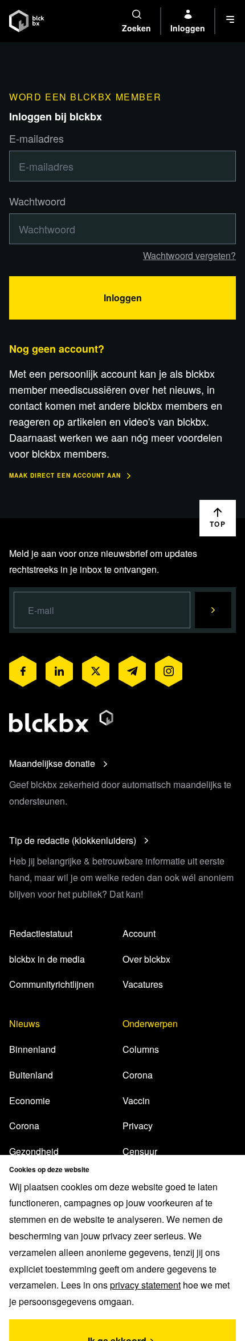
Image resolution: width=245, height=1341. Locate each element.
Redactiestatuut (40, 933)
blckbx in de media (47, 959)
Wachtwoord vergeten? (189, 255)
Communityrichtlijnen (51, 984)
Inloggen (123, 297)
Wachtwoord (37, 200)
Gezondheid (34, 1151)
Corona (24, 1125)
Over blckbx (146, 959)
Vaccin (136, 1100)
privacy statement (145, 1284)
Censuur (139, 1151)
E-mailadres (36, 138)
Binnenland (32, 1049)
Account (139, 933)
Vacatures (142, 984)
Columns (140, 1049)
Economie (29, 1100)
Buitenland (31, 1074)
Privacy (137, 1125)
